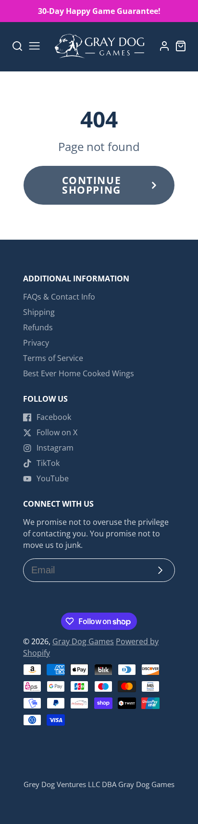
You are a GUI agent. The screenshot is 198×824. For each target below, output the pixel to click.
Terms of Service (53, 358)
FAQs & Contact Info (59, 296)
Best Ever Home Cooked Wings (78, 373)
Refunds (38, 327)
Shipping (39, 312)
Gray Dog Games (83, 641)
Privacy (36, 342)
